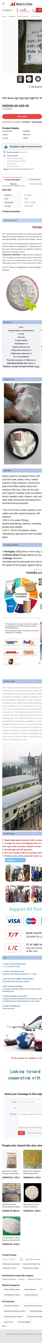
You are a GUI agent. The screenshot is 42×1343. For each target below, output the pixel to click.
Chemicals (11, 16)
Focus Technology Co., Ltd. (28, 1334)
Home (4, 16)
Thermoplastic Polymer (12, 1295)
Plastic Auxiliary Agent (11, 1289)
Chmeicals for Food (9, 1268)
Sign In (5, 169)
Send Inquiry (22, 116)
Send (21, 1133)
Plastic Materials (30, 1289)
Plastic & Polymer (22, 16)
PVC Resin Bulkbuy (24, 1322)
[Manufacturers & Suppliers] (21, 4)
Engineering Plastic (31, 1295)
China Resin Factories (11, 1306)
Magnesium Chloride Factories (14, 1311)
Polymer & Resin (35, 16)
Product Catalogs (34, 1259)
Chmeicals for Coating (30, 1268)
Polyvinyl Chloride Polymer (13, 1316)
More (4, 1326)
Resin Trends (8, 1322)
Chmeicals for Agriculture (11, 1264)
